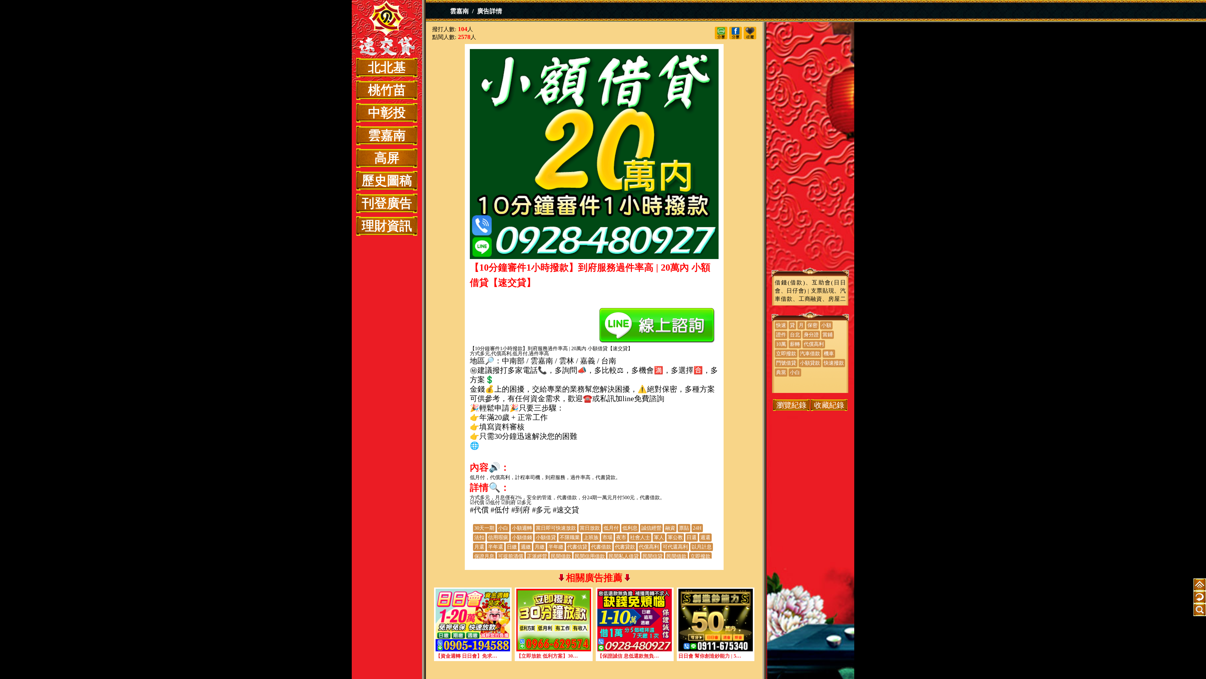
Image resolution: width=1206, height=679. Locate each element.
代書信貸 (577, 546)
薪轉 (795, 344)
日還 (692, 537)
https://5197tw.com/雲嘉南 (594, 455)
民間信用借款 (590, 556)
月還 (479, 546)
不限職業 (570, 537)
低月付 (611, 528)
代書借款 (601, 546)
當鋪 (828, 334)
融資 (670, 528)
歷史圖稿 (387, 181)
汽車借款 (810, 353)
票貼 (684, 528)
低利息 (630, 528)
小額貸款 (810, 363)
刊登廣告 (387, 203)
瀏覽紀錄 (791, 405)
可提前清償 (510, 556)
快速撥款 (834, 363)
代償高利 (649, 546)
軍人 (659, 537)
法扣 (479, 537)
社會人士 (640, 537)
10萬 (781, 344)
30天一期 (484, 528)
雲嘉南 (387, 135)
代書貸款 (625, 546)
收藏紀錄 (829, 405)
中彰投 (387, 113)
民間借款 (561, 556)
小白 (503, 528)
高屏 (386, 158)
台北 (795, 334)
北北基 (387, 67)
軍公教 (675, 537)
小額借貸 (546, 537)
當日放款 (590, 528)
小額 (826, 325)
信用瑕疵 (498, 537)
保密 (812, 325)
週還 (705, 537)
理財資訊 (387, 226)
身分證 (811, 334)
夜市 (621, 537)
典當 (781, 372)
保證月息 (484, 556)
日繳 (512, 546)
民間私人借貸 (624, 556)
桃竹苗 (387, 90)
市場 (607, 537)
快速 (781, 325)
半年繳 (555, 546)
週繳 (526, 546)
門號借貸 (786, 363)
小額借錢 (522, 537)
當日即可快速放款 (556, 528)
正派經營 (537, 556)
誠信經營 (651, 528)
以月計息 (702, 546)
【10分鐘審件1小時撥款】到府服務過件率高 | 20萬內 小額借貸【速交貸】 (387, 29)
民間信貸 (653, 556)
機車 (829, 353)
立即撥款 (700, 556)
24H (697, 528)
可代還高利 (675, 546)
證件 (781, 334)
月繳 (540, 546)
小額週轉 (522, 528)
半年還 (495, 546)
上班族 (591, 537)
